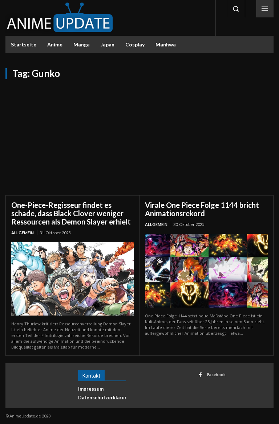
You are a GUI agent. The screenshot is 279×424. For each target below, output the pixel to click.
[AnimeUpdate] (59, 18)
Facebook (216, 374)
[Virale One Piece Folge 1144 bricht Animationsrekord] (206, 271)
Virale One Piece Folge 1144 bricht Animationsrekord (202, 209)
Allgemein (22, 232)
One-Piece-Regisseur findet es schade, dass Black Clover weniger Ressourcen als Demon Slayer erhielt (71, 213)
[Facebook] (200, 374)
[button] (235, 8)
